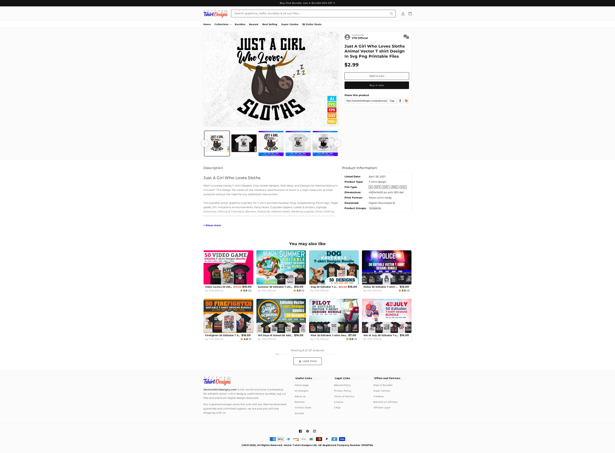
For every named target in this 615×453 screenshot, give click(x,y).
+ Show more (212, 225)
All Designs (301, 390)
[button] (223, 24)
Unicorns (375, 208)
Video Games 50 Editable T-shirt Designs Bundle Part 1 (219, 287)
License (338, 401)
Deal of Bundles (383, 385)
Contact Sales (303, 407)
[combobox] (313, 13)
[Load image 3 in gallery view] (271, 143)
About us (300, 396)
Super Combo (381, 390)
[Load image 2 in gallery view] (244, 143)
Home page (302, 385)
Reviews (299, 401)
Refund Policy (342, 385)
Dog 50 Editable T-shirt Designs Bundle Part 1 (324, 287)
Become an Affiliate (385, 401)
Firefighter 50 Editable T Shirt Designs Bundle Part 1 (223, 335)
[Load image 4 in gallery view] (298, 143)
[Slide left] (204, 143)
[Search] (391, 13)
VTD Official (360, 38)
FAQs (337, 407)
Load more (310, 361)
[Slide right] (337, 143)
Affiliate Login (382, 407)
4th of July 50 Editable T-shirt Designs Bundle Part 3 (381, 335)
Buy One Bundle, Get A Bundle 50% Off (306, 3)
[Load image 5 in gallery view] (325, 143)
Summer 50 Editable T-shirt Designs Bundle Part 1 (276, 287)
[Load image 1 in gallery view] (217, 143)
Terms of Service (344, 396)
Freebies (378, 396)
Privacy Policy (342, 390)
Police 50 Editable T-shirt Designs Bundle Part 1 (381, 287)
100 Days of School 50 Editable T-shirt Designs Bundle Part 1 (276, 335)
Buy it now (377, 85)
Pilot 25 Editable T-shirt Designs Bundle (329, 335)
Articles (299, 413)
